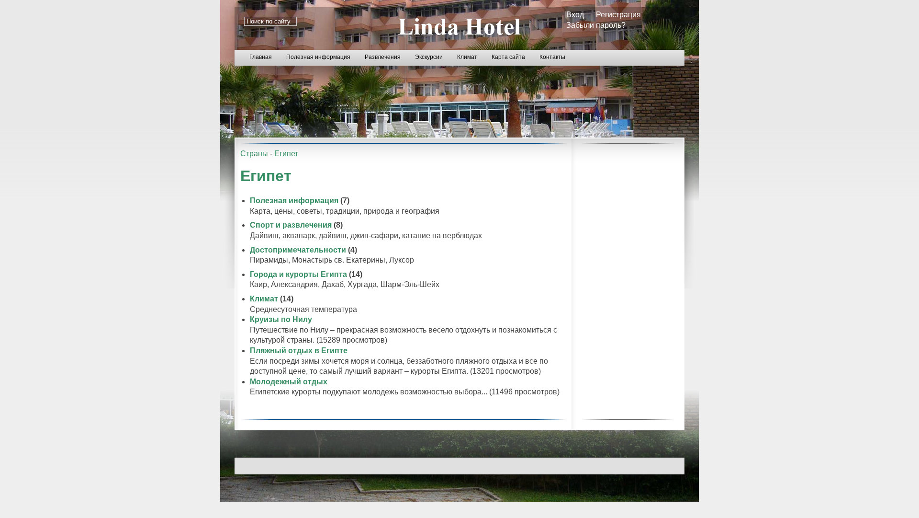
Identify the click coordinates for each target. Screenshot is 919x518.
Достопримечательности (298, 250)
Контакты (552, 57)
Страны (254, 154)
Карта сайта (508, 57)
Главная (260, 57)
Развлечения (383, 57)
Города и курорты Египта (298, 274)
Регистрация (618, 15)
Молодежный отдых (288, 382)
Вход (575, 15)
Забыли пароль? (596, 25)
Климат (467, 57)
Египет (286, 154)
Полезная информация (318, 57)
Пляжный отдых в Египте (298, 350)
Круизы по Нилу (281, 319)
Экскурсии (429, 57)
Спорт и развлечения (291, 225)
